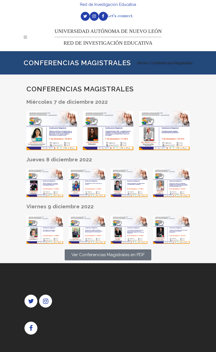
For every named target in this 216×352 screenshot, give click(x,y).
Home (142, 63)
